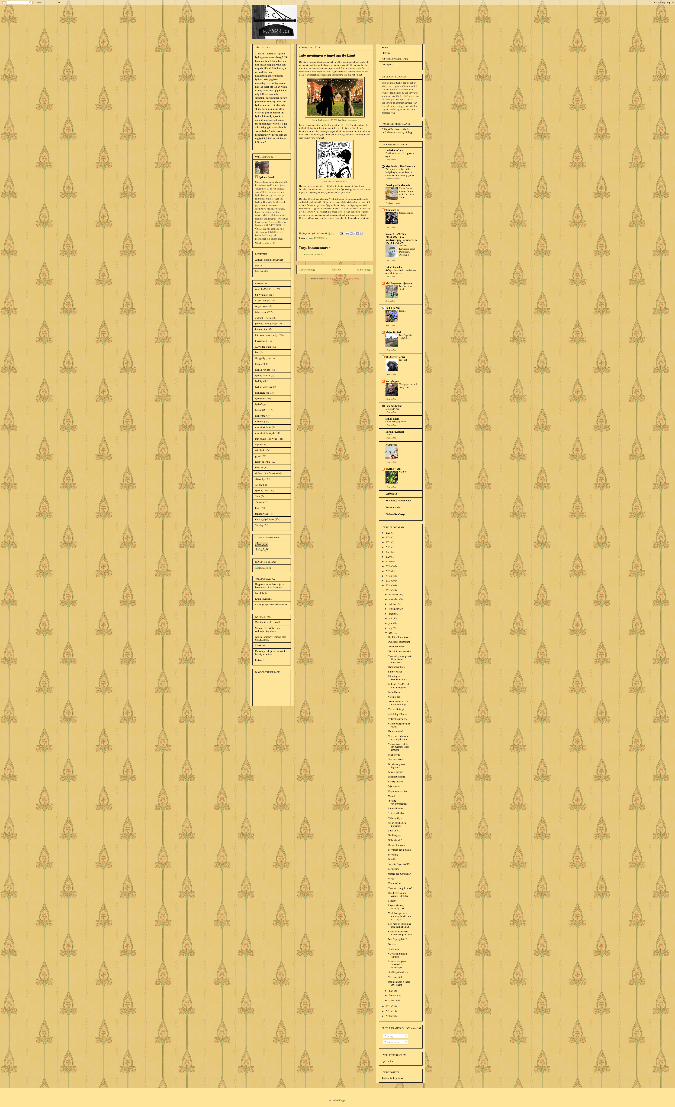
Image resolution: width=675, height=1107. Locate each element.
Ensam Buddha (395, 808)
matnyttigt (260, 421)
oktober (393, 604)
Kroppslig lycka (263, 358)
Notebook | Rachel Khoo (398, 500)
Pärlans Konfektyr (395, 514)
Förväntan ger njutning (399, 849)
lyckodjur (260, 398)
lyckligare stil (262, 392)
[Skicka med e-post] (347, 233)
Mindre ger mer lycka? (399, 873)
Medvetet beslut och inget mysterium (398, 737)
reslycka (259, 467)
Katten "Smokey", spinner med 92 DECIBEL (270, 638)
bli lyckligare (261, 294)
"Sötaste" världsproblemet (397, 802)
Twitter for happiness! (393, 1078)
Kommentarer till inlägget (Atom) (343, 278)
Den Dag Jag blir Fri (398, 939)
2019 (388, 561)
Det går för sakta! (397, 845)
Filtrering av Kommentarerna (397, 678)
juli (391, 618)
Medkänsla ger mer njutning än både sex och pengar (399, 916)
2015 (388, 580)
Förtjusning (393, 868)
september (394, 608)
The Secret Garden (395, 357)
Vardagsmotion (395, 781)
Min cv (258, 265)
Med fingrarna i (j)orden (398, 283)
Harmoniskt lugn (396, 666)
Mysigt (391, 796)
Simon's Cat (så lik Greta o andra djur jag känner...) (268, 629)
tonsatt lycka (261, 513)
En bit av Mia (392, 308)
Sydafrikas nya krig (397, 718)
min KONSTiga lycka (266, 438)
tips (257, 508)
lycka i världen (262, 369)
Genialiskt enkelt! (397, 646)
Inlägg (389, 1036)
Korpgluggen (392, 381)
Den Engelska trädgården (405, 337)
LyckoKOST (261, 410)
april (391, 632)
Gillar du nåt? (395, 840)
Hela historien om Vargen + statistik (398, 894)
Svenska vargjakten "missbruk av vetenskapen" (397, 964)
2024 (388, 537)
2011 (388, 1011)
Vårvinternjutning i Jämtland (397, 955)
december (394, 594)
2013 (388, 590)
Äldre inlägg (364, 269)
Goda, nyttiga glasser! (395, 421)
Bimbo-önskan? (395, 671)
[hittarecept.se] (263, 567)
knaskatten (260, 340)
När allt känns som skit (399, 651)
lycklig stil (260, 381)
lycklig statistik (262, 375)
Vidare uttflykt (395, 818)
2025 (388, 532)
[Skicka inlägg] (341, 233)
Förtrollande (394, 692)
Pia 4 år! (403, 359)
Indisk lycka (261, 593)
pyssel (258, 456)
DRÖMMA (391, 493)
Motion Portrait (392, 408)
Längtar (392, 900)
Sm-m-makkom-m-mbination (397, 824)
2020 (388, 556)
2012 (388, 1006)
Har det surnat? (395, 731)
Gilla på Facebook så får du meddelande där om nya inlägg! (397, 131)
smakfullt (260, 484)
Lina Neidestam (393, 406)
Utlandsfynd (394, 754)
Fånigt (391, 878)
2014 (388, 585)
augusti (392, 613)
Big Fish (334, 120)
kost (257, 352)
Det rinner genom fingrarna (397, 765)
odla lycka (260, 450)
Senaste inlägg (307, 269)
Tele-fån (392, 859)
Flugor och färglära (397, 791)
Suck (257, 496)
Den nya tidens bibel (406, 288)
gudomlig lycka (263, 317)
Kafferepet (391, 444)
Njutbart (259, 444)
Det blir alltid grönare (399, 637)
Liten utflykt (394, 830)
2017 (388, 571)
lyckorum (260, 415)
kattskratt (259, 660)
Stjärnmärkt (394, 786)
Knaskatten (260, 645)
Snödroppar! (394, 949)
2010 (388, 1016)
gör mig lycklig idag (265, 323)
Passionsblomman (397, 776)
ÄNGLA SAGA (393, 469)
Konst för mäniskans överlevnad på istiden (400, 933)
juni (391, 623)
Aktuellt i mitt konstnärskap (269, 259)
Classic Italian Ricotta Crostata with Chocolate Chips (406, 193)
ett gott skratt (261, 306)
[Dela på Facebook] (357, 233)
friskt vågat (260, 312)
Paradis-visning (395, 771)
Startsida (336, 269)
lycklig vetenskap (263, 386)
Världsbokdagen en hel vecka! (399, 725)
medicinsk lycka (263, 427)
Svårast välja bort (396, 813)
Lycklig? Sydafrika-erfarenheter (271, 604)
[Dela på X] (354, 233)
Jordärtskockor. (406, 212)
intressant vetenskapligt (266, 335)
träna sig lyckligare (264, 519)
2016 (388, 575)
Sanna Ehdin (392, 418)
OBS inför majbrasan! (399, 641)
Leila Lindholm (393, 267)
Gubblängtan (394, 835)
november (394, 599)
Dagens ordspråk (263, 300)
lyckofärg (260, 404)
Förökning (393, 854)
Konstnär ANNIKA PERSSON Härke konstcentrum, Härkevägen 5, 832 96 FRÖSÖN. (401, 238)
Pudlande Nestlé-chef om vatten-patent (398, 685)
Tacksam (259, 502)
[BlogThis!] (351, 233)
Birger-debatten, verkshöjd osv (396, 907)
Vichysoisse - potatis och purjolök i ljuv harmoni (398, 747)
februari (393, 995)
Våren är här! (394, 696)
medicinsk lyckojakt (265, 433)
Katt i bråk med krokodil (267, 622)
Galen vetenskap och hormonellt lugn (398, 703)
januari (392, 1000)
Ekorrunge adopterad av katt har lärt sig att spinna (271, 652)
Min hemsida (261, 271)
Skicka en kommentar (314, 254)
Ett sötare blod (393, 507)
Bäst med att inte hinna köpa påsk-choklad (399, 925)
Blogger (342, 1100)
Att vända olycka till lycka (395, 58)
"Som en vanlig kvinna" (400, 888)
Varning (259, 525)
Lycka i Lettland (263, 598)
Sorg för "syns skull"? (399, 864)
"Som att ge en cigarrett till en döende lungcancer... (400, 659)
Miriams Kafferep (394, 431)
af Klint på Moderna (398, 972)
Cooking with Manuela (397, 185)
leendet (258, 363)
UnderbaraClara (394, 150)
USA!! (388, 434)
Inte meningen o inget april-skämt (399, 983)
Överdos (392, 944)
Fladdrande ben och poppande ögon (399, 155)
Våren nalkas (394, 883)
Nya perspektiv (395, 759)
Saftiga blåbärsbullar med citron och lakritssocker (400, 272)
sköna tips (260, 479)
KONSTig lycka (263, 346)
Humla (402, 310)
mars (391, 990)
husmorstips (261, 329)
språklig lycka (262, 490)
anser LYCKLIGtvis (318, 238)
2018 (388, 566)
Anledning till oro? (397, 714)
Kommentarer (393, 1042)
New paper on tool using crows (408, 386)
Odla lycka (387, 64)
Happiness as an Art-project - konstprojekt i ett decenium (269, 586)
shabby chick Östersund (267, 473)
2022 (388, 547)
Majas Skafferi (393, 332)
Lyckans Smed (266, 177)
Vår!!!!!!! (403, 472)
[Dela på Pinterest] (361, 233)
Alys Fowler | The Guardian (400, 166)
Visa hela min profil (265, 243)
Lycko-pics (387, 1061)
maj (391, 628)
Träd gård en (392, 210)
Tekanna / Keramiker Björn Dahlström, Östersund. (407, 250)
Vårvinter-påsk (395, 977)
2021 (388, 551)
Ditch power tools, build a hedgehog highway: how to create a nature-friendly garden (399, 172)
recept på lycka (262, 461)
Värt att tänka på (396, 709)
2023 (388, 542)
